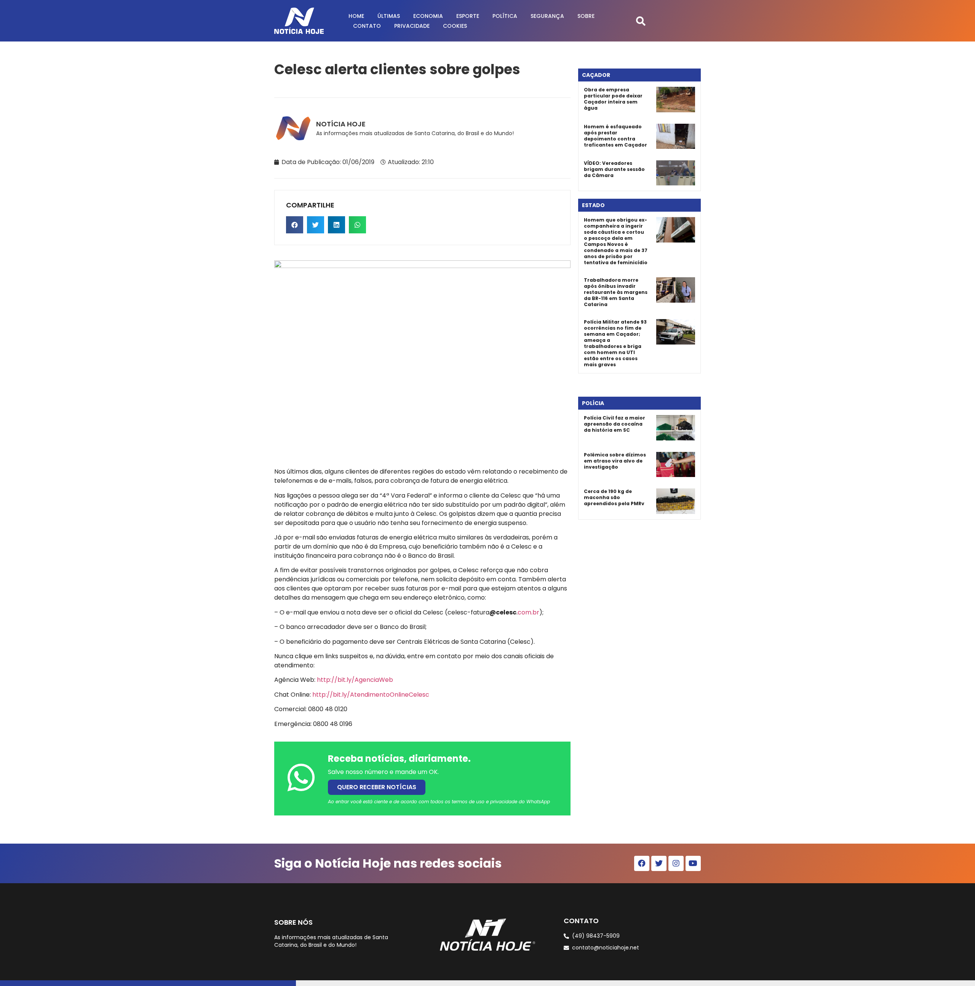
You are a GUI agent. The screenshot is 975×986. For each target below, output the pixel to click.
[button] (641, 21)
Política (504, 16)
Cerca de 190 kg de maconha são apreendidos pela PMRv (614, 497)
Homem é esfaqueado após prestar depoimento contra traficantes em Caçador (615, 135)
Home (356, 16)
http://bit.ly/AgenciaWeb (355, 679)
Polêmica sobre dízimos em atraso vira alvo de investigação (615, 461)
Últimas (388, 16)
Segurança (547, 16)
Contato (367, 26)
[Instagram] (676, 863)
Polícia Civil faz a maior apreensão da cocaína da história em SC (614, 424)
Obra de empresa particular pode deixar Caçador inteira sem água (613, 98)
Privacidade (412, 26)
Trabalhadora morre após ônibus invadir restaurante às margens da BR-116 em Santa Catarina (615, 292)
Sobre (586, 16)
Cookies (455, 26)
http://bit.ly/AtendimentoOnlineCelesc (370, 694)
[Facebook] (641, 863)
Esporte (467, 16)
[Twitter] (659, 863)
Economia (428, 16)
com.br (528, 612)
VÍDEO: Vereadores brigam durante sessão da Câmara (614, 169)
